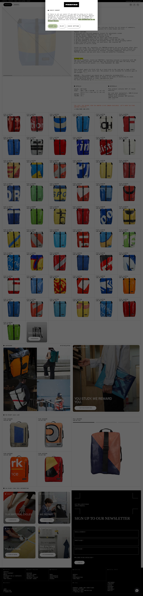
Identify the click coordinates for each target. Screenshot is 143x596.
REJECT (62, 26)
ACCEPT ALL (52, 26)
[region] (71, 15)
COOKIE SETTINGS (73, 26)
